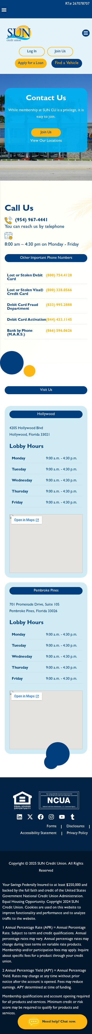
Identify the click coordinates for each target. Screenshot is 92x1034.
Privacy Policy (77, 833)
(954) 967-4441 (31, 220)
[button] (4, 10)
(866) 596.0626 (59, 331)
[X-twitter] (30, 817)
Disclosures (75, 826)
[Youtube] (62, 817)
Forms (51, 826)
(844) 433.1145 (59, 320)
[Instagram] (51, 817)
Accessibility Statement (38, 833)
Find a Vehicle (67, 63)
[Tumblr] (72, 817)
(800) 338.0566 (59, 290)
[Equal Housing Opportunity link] (22, 800)
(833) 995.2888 (59, 305)
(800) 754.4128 (59, 276)
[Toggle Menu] (86, 33)
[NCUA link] (59, 800)
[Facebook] (41, 817)
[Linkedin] (19, 817)
